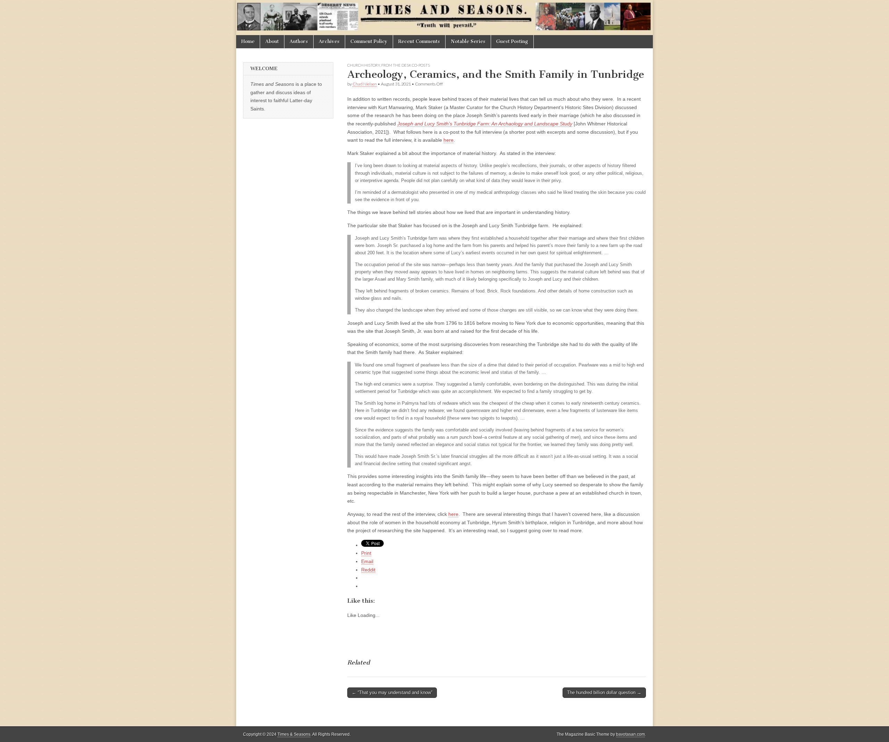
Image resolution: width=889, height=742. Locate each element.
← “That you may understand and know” (392, 692)
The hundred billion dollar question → (604, 692)
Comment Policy (369, 41)
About (272, 41)
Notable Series (468, 41)
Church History (363, 65)
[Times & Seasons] (444, 17)
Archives (329, 41)
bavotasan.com (630, 734)
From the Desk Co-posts (405, 65)
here (448, 140)
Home (248, 41)
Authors (299, 41)
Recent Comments (419, 41)
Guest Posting (512, 41)
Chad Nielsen (364, 83)
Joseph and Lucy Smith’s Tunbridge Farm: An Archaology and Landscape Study (484, 123)
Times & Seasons (293, 734)
